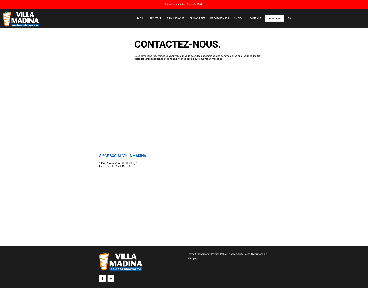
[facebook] (102, 278)
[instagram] (111, 278)
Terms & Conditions (198, 254)
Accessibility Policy (239, 254)
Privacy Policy (219, 254)
